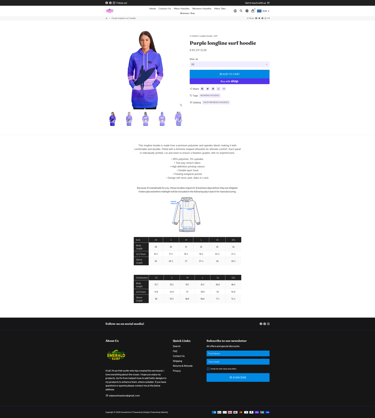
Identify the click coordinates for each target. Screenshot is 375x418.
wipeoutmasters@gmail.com (123, 395)
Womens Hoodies (202, 8)
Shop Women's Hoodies (216, 102)
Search (176, 346)
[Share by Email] (269, 18)
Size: (194, 58)
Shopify (146, 412)
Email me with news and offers (223, 369)
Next (181, 69)
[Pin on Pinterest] (262, 18)
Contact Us (165, 8)
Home (152, 8)
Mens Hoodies (182, 8)
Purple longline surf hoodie (124, 18)
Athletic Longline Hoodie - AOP (203, 36)
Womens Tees (187, 13)
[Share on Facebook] (256, 18)
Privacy (177, 370)
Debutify (164, 412)
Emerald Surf (126, 412)
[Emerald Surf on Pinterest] (110, 2)
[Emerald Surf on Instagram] (114, 2)
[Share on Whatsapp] (265, 18)
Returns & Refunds (182, 365)
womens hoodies (209, 95)
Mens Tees (220, 8)
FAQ (175, 351)
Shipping (177, 360)
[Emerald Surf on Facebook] (106, 2)
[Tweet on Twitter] (259, 18)
